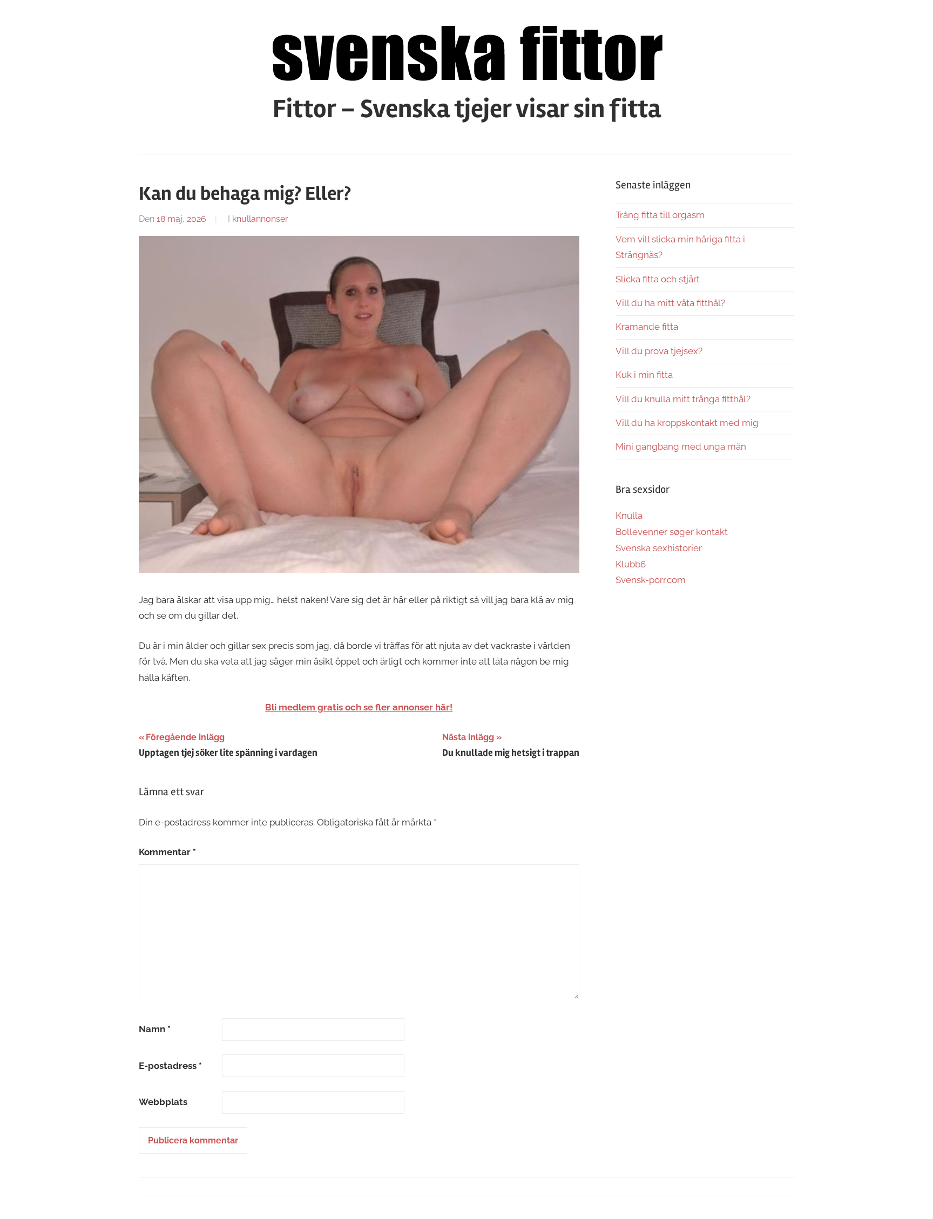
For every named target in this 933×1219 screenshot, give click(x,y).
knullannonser (260, 219)
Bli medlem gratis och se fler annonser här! (358, 707)
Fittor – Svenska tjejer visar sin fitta (467, 109)
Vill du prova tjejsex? (659, 351)
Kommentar (167, 851)
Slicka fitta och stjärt (658, 279)
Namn (155, 1029)
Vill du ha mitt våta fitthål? (670, 302)
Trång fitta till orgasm (660, 214)
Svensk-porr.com (651, 579)
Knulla (629, 515)
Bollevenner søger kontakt (672, 531)
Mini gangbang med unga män (681, 446)
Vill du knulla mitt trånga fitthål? (683, 399)
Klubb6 (631, 564)
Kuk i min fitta (644, 374)
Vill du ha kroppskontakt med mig (687, 422)
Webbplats (163, 1101)
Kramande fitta (647, 326)
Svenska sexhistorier (659, 548)
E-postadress (170, 1065)
